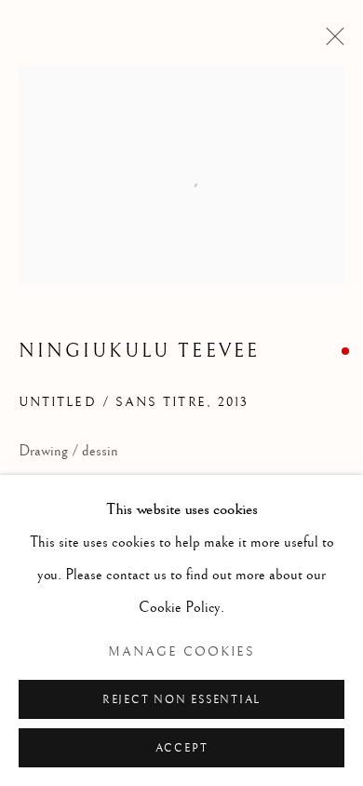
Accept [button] (181, 748)
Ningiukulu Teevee (139, 351)
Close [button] (330, 42)
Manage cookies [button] (181, 651)
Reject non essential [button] (181, 700)
